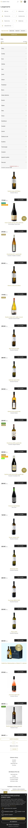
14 (16, 742)
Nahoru (15, 749)
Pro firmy (14, 765)
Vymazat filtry (13, 166)
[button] (13, 824)
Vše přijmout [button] (13, 818)
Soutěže (14, 776)
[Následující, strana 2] (14, 743)
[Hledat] (17, 1)
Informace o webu (14, 781)
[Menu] (25, 1)
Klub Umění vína (14, 774)
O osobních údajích (14, 779)
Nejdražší (17, 30)
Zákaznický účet (14, 763)
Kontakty (14, 760)
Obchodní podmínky (14, 777)
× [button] (25, 794)
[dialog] (13, 810)
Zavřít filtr (14, 34)
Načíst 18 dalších (14, 739)
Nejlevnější (12, 30)
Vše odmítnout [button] (13, 821)
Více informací (13, 805)
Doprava (14, 761)
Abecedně (23, 30)
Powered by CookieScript (13, 826)
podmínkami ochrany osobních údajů (19, 790)
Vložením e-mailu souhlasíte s (19, 790)
